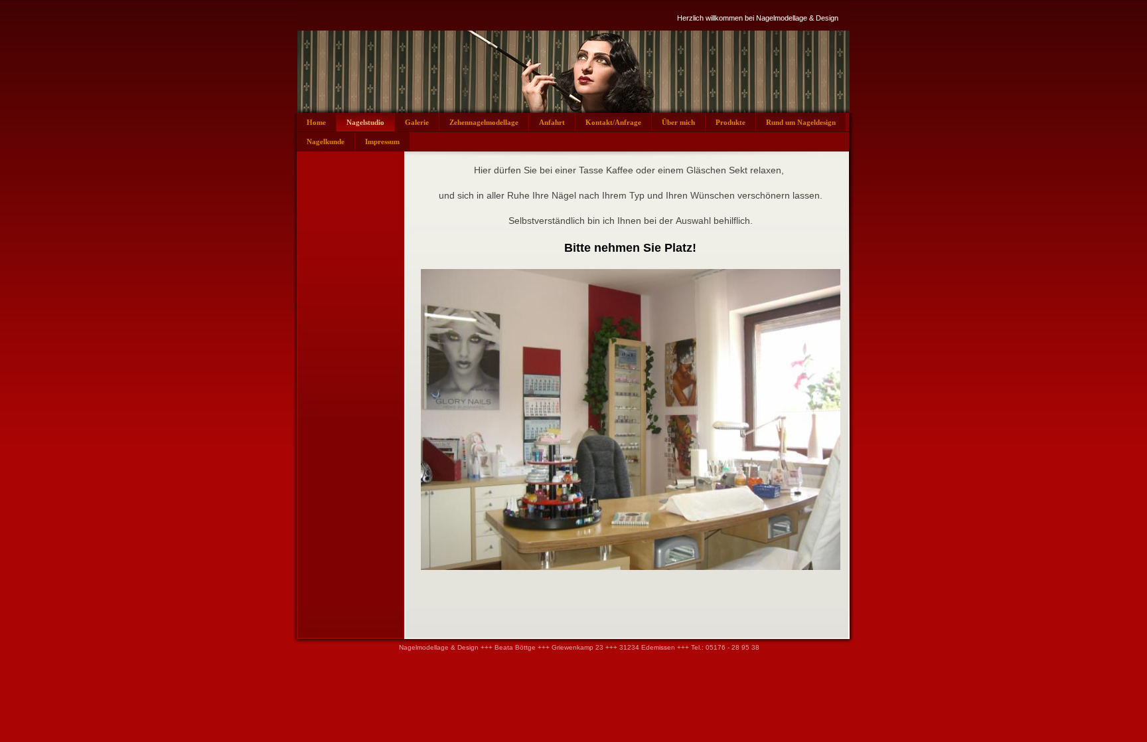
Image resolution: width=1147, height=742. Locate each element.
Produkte (730, 122)
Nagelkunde (325, 141)
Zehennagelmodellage (483, 122)
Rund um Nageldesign (801, 122)
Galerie (417, 122)
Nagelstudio (365, 122)
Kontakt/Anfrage (613, 122)
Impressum (382, 141)
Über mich (678, 122)
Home (316, 122)
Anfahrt (552, 122)
